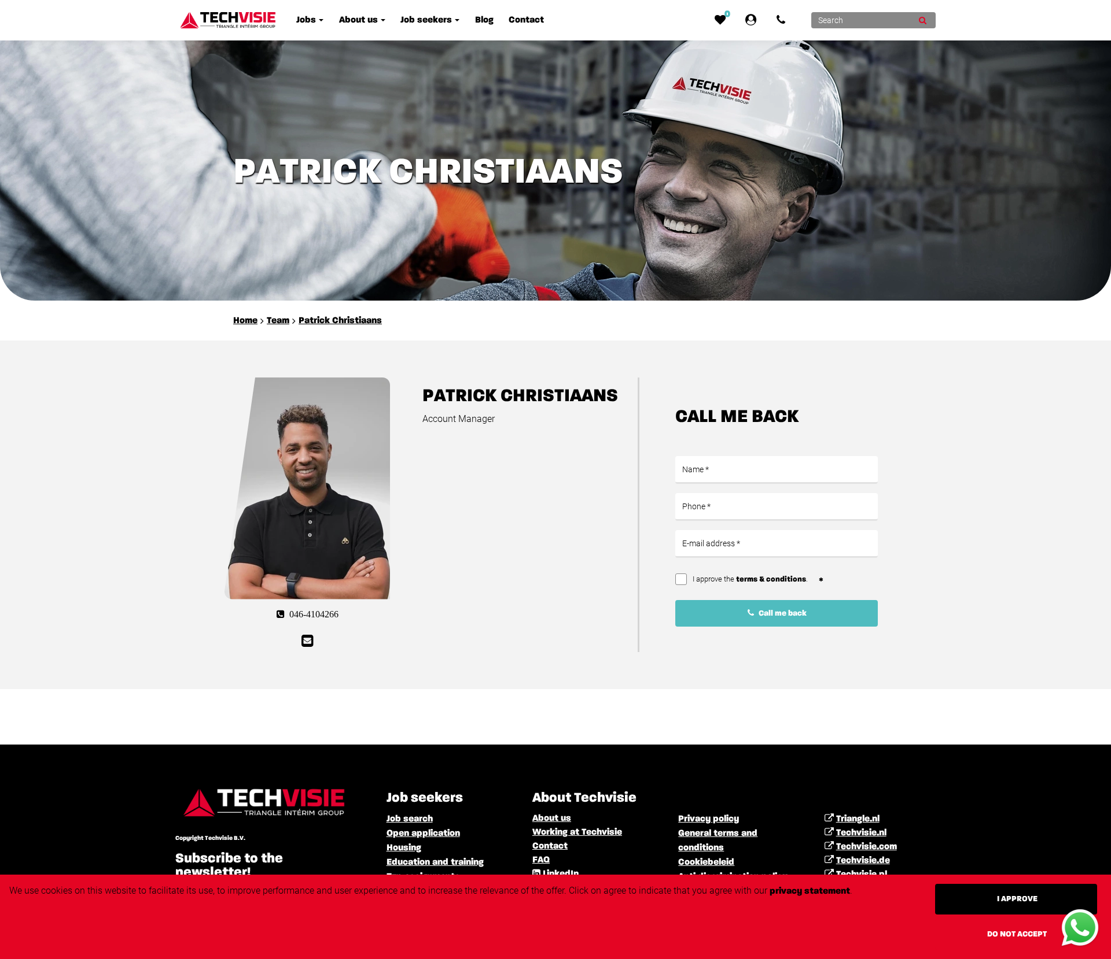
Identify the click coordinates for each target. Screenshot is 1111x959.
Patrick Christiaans (340, 320)
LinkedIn (561, 874)
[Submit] (922, 20)
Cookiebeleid (706, 862)
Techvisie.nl (861, 833)
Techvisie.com (866, 846)
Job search (410, 819)
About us (551, 818)
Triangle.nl (858, 819)
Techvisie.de (863, 860)
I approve (1017, 899)
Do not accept (1017, 934)
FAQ (541, 860)
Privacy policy (708, 819)
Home (245, 320)
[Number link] (783, 20)
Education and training (435, 862)
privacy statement (810, 891)
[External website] (753, 20)
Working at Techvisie (577, 832)
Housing (404, 848)
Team (278, 320)
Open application (423, 833)
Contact (550, 846)
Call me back (782, 613)
